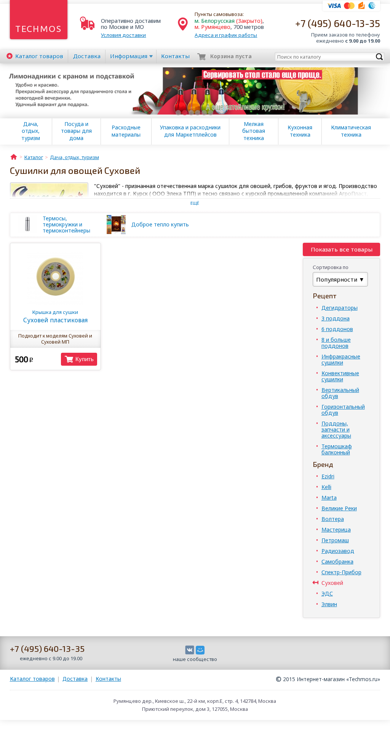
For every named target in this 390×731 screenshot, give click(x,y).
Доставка (87, 56)
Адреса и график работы (226, 35)
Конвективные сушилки (340, 376)
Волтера (332, 518)
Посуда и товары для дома (76, 131)
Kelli (326, 487)
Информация (128, 56)
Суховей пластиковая (55, 316)
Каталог (39, 56)
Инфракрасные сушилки (340, 359)
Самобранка (337, 561)
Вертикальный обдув (340, 393)
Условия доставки (123, 35)
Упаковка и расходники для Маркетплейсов (190, 131)
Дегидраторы (339, 307)
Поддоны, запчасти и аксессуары (336, 429)
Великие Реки (339, 508)
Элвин (329, 604)
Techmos (38, 28)
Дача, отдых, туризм (30, 131)
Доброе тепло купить (160, 224)
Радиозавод (337, 550)
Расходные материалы (126, 131)
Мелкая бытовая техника (253, 131)
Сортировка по (330, 267)
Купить (84, 359)
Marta (329, 497)
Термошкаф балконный (336, 449)
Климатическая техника (351, 131)
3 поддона (335, 318)
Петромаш (335, 540)
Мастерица (336, 529)
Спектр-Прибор (341, 572)
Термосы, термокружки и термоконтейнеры (66, 224)
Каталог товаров (32, 678)
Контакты (175, 56)
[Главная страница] (14, 156)
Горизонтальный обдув (343, 409)
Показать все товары (341, 249)
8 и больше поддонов (336, 342)
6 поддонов (337, 329)
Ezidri (327, 476)
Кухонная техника (300, 131)
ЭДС (327, 593)
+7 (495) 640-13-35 (337, 23)
